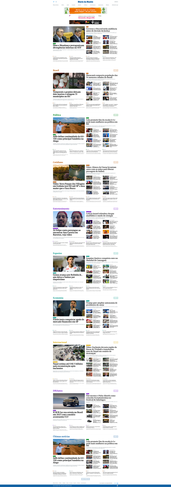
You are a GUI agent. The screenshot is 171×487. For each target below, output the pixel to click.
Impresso (116, 1)
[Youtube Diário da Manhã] (117, 483)
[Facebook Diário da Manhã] (114, 483)
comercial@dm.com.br (103, 483)
